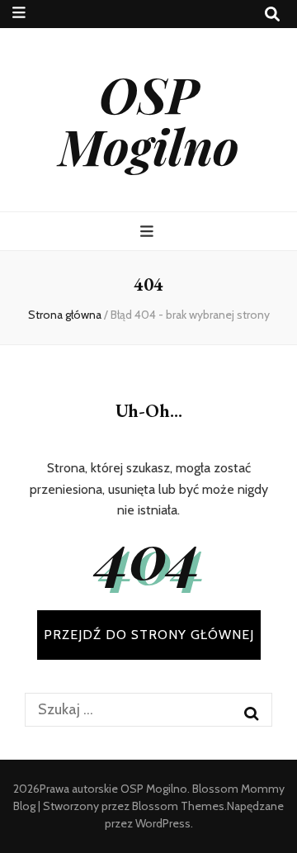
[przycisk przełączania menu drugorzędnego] (19, 13)
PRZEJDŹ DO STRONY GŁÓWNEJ (149, 634)
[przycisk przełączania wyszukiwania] (272, 14)
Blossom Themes (178, 806)
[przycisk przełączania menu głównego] (149, 231)
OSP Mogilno (149, 119)
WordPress (163, 823)
